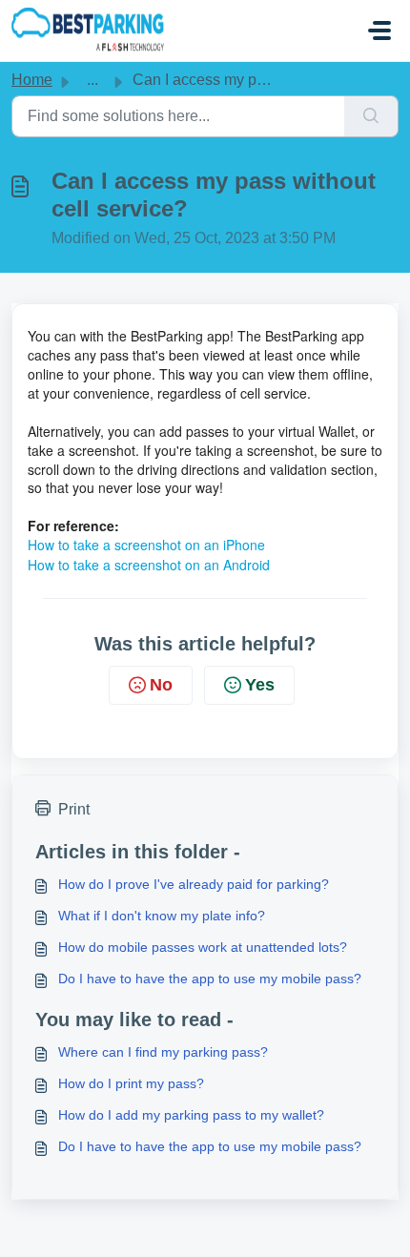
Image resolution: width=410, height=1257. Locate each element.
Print (74, 809)
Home (31, 80)
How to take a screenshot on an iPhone (146, 544)
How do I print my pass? (131, 1083)
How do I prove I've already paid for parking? (193, 884)
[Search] (371, 116)
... (92, 80)
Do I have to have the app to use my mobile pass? (209, 978)
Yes (260, 684)
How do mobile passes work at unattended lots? (202, 947)
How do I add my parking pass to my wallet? (191, 1115)
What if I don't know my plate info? (161, 915)
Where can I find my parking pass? (163, 1052)
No (161, 684)
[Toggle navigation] (379, 30)
